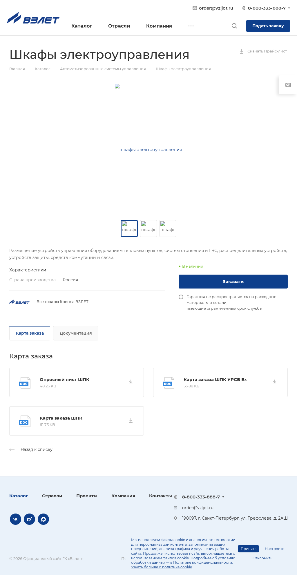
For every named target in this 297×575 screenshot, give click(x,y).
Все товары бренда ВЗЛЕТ (62, 301)
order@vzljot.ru (216, 8)
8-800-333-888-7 (267, 8)
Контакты (160, 495)
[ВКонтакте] (15, 519)
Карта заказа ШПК (61, 418)
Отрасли (52, 495)
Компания (123, 495)
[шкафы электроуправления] (148, 149)
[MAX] (43, 519)
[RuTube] (29, 519)
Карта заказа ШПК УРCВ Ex (215, 379)
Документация (76, 333)
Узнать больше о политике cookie (161, 567)
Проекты (86, 495)
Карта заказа (30, 333)
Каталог (18, 495)
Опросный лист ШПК (64, 379)
